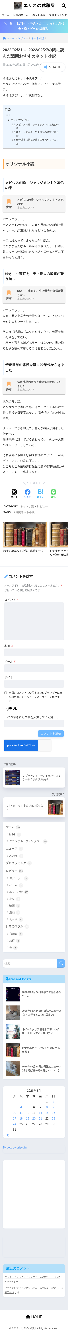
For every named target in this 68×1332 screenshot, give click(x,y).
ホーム (5, 14)
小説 (13, 898)
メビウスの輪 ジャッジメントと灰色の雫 (37, 126)
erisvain (9, 1281)
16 (53, 1112)
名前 (9, 645)
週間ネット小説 (25, 512)
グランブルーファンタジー (28, 841)
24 (14, 1124)
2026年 (15, 855)
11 (21, 1112)
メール (10, 661)
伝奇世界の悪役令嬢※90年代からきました (37, 141)
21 (40, 1118)
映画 (14, 905)
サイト (8, 677)
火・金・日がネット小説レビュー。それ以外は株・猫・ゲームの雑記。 (34, 26)
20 (34, 1118)
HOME (36, 1317)
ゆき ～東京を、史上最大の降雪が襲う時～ (37, 134)
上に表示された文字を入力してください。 (31, 717)
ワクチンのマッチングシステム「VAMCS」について (32, 1277)
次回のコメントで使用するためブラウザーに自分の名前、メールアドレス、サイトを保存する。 (35, 696)
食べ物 (15, 919)
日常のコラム (20, 14)
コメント (12, 599)
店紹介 (15, 933)
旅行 (14, 940)
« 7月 (6, 1135)
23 (53, 1118)
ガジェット (18, 878)
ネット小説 (38, 14)
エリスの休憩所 (38, 5)
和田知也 (9, 1292)
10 (14, 1112)
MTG (14, 834)
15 (47, 1112)
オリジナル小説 (19, 119)
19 (27, 1118)
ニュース (13, 848)
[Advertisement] (34, 1194)
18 (21, 1118)
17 (14, 1118)
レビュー (42, 506)
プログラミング (18, 863)
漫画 (13, 912)
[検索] (61, 963)
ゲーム (13, 827)
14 (40, 1112)
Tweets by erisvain (15, 1147)
